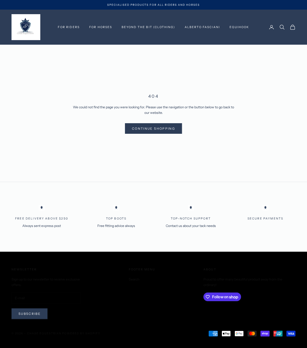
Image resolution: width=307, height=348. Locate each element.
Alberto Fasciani (202, 27)
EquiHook (239, 27)
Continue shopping (153, 128)
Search (134, 279)
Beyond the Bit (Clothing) (148, 27)
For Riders (69, 27)
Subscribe (29, 314)
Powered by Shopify (81, 333)
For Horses (100, 27)
